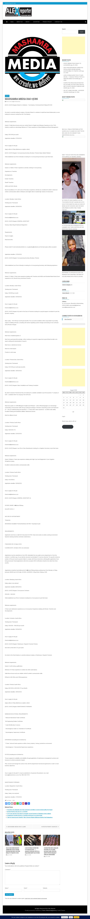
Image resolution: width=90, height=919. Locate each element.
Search (64, 29)
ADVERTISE (36, 22)
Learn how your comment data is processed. (36, 898)
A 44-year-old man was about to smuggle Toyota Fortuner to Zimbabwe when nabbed (29, 813)
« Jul (73, 411)
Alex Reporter (68, 319)
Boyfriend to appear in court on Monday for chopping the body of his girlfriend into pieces (72, 274)
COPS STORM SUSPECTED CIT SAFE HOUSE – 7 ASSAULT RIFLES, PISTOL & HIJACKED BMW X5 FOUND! (32, 850)
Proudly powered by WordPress (33, 910)
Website (45, 888)
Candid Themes (61, 910)
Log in (63, 416)
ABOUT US (19, 22)
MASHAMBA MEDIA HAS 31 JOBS (17, 826)
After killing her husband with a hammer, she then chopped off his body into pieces (73, 227)
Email (25, 888)
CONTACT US (58, 22)
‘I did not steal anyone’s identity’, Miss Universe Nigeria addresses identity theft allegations (30, 817)
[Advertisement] (73, 45)
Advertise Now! (68, 426)
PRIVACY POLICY (47, 22)
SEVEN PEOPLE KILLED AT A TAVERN (17, 811)
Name (7, 888)
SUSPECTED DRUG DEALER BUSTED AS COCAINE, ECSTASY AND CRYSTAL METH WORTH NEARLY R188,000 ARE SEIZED (51, 851)
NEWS (27, 22)
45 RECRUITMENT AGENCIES (49, 826)
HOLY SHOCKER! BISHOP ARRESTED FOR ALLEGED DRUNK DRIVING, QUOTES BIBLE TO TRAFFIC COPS (13, 850)
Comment (8, 869)
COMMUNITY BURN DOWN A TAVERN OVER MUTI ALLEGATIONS (24, 815)
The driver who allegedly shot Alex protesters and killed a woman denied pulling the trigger (29, 809)
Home (12, 22)
